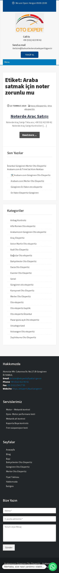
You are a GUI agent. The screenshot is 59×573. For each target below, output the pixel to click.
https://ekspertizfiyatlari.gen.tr (27, 388)
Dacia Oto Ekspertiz (19, 267)
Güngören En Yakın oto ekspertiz (26, 186)
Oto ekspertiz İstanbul (21, 313)
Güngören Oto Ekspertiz (18, 466)
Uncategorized (17, 325)
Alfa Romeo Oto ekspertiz (22, 226)
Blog (8, 454)
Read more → (29, 134)
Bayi (8, 458)
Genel (13, 278)
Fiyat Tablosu (12, 477)
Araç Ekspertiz (39, 105)
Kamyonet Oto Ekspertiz (22, 290)
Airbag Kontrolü (18, 220)
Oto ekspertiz (16, 302)
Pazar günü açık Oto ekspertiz (24, 319)
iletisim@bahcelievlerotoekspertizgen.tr (32, 48)
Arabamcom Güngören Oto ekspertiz (28, 232)
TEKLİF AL (29, 54)
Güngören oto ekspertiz (21, 284)
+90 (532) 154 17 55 (16, 385)
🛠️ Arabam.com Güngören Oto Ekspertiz (30, 175)
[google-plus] (31, 9)
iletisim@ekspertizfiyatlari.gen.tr (25, 378)
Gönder (8, 547)
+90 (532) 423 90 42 (19, 381)
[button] (52, 566)
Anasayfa (10, 449)
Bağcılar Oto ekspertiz (21, 255)
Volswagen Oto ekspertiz (22, 331)
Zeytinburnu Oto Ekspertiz (23, 337)
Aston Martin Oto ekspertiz (23, 243)
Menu (7, 62)
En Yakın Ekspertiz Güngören (25, 192)
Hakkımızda (11, 481)
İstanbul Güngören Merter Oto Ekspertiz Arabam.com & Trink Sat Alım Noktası (26, 167)
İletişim (10, 486)
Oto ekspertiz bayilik (20, 308)
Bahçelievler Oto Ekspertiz (23, 261)
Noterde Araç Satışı (29, 116)
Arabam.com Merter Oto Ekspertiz (27, 181)
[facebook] (20, 9)
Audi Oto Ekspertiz (19, 249)
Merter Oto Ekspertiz (20, 296)
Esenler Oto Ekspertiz (21, 273)
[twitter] (25, 9)
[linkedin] (36, 9)
